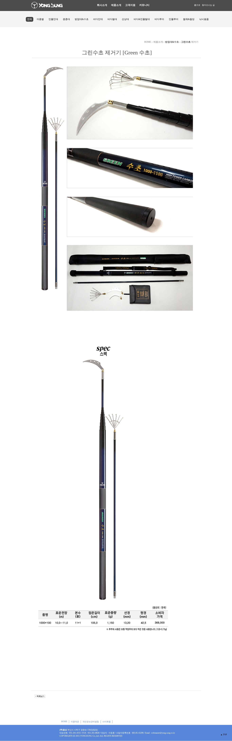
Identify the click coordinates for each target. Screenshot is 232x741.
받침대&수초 (81, 19)
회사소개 (102, 5)
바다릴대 (112, 19)
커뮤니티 (144, 5)
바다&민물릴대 (142, 19)
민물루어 (173, 19)
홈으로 (197, 5)
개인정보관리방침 (91, 721)
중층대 (66, 19)
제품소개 (116, 5)
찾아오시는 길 (208, 5)
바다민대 (98, 19)
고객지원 (130, 5)
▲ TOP (223, 734)
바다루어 (159, 19)
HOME (64, 721)
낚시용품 (204, 19)
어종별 (40, 19)
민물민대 (53, 19)
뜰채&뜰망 (188, 19)
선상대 (125, 19)
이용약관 (75, 721)
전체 (29, 19)
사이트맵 (106, 721)
